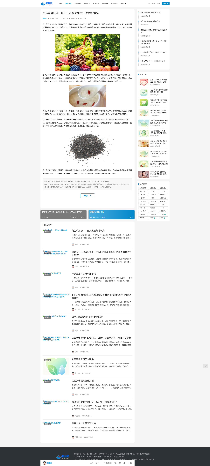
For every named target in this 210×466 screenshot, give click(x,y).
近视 (153, 198)
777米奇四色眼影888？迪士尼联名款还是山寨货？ (158, 174)
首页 (60, 3)
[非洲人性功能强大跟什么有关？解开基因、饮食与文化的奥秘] (143, 143)
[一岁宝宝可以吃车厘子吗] (56, 280)
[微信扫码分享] (115, 463)
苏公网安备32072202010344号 (127, 459)
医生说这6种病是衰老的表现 (150, 21)
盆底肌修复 (143, 188)
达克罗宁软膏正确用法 (83, 380)
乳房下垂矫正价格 (144, 204)
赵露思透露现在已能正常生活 (150, 12)
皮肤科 (143, 194)
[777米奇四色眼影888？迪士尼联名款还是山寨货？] (143, 174)
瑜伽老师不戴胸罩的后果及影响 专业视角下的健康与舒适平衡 (159, 102)
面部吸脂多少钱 (164, 201)
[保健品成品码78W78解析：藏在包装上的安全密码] (143, 112)
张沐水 (151, 459)
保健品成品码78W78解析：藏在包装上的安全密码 (158, 112)
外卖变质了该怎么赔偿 (83, 359)
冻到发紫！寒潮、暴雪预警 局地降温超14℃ (154, 31)
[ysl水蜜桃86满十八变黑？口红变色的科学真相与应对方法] (143, 133)
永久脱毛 (143, 211)
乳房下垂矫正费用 (144, 208)
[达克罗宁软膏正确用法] (56, 387)
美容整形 (105, 3)
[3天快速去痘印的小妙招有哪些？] (56, 323)
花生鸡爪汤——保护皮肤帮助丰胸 (88, 230)
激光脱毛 (143, 201)
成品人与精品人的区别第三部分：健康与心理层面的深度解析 (158, 82)
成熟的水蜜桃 (144, 214)
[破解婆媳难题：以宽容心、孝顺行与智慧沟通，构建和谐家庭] (56, 344)
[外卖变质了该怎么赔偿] (56, 366)
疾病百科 (124, 3)
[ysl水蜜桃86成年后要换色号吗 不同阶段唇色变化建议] (143, 153)
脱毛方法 (163, 198)
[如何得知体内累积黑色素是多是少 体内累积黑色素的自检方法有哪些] (56, 301)
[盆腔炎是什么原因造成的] (56, 430)
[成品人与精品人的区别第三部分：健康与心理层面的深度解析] (143, 82)
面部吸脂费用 (164, 194)
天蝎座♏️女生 (154, 218)
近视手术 (153, 201)
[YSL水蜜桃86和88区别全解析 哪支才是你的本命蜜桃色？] (143, 123)
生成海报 (109, 463)
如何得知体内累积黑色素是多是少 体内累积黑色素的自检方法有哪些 (101, 297)
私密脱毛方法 (154, 204)
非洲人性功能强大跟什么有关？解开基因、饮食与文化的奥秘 (158, 143)
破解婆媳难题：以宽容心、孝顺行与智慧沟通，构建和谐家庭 (101, 338)
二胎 (153, 191)
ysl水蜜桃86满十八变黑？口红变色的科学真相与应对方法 (158, 133)
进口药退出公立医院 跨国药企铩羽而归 (154, 52)
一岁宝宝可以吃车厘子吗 (84, 273)
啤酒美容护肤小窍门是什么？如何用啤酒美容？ (95, 402)
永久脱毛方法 (164, 211)
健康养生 (68, 3)
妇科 (163, 208)
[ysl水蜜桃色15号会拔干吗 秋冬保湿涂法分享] (143, 92)
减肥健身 (96, 3)
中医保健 (78, 3)
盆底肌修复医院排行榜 (154, 188)
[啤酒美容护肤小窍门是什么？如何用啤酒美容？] (56, 408)
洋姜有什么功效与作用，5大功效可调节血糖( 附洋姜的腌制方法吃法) (101, 254)
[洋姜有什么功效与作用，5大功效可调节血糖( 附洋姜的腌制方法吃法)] (56, 258)
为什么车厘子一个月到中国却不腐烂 (153, 61)
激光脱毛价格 (144, 218)
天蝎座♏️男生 (164, 218)
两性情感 (114, 3)
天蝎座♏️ (163, 214)
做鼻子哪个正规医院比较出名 (144, 191)
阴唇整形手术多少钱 (154, 208)
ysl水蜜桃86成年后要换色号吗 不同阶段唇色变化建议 (159, 153)
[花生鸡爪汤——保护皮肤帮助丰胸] (56, 237)
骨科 (163, 204)
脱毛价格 (153, 194)
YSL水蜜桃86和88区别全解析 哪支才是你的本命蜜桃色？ (159, 123)
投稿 (166, 3)
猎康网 (45, 18)
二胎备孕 (153, 211)
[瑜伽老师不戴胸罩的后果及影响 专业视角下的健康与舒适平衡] (143, 102)
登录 (153, 3)
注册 (158, 3)
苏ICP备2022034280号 (107, 459)
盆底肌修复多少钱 (164, 188)
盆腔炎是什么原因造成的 (84, 423)
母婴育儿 (87, 3)
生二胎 (163, 191)
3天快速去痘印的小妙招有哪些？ (88, 316)
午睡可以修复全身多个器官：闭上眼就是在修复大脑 (154, 42)
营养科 (143, 198)
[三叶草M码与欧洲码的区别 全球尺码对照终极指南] (143, 164)
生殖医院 (153, 214)
